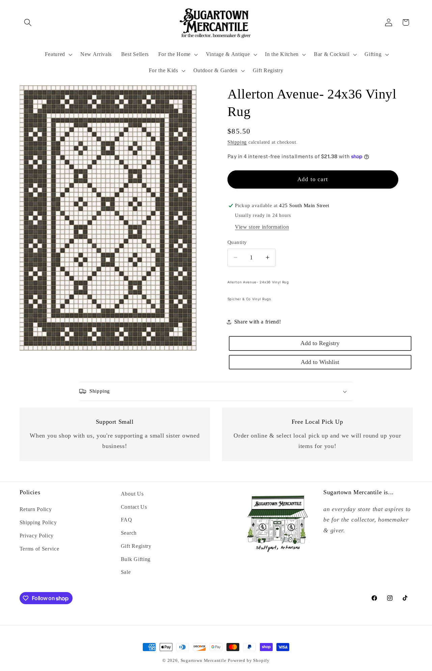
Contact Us (134, 507)
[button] (28, 22)
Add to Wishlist (320, 361)
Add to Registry (320, 343)
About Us (132, 494)
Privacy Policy (37, 535)
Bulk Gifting (136, 559)
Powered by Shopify (249, 660)
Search (129, 533)
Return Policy (36, 509)
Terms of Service (39, 549)
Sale (126, 572)
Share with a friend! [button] (257, 322)
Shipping (237, 142)
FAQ (126, 520)
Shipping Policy (38, 522)
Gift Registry (136, 546)
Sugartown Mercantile (203, 660)
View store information (262, 227)
